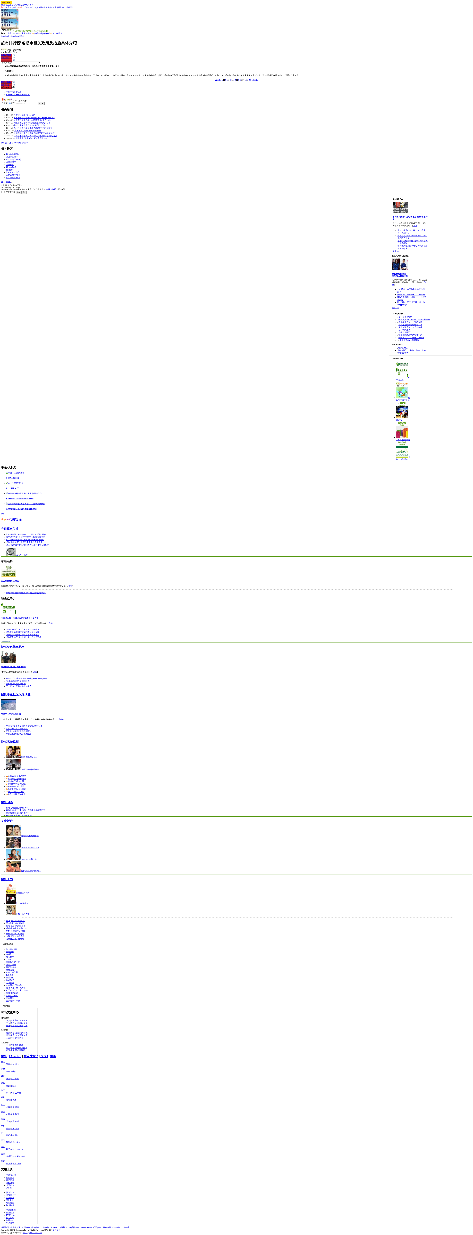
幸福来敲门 (13, 786)
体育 (7, 7)
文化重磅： (402, 289)
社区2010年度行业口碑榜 (17, 990)
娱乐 (14, 7)
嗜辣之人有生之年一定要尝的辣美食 (414, 319)
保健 (13, 1033)
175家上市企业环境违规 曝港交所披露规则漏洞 (26, 678)
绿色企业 (44, 31)
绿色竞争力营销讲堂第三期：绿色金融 (22, 635)
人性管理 (20, 939)
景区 (21, 1035)
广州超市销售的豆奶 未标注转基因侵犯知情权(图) (35, 136)
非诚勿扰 (10, 980)
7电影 (8, 954)
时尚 (13, 1020)
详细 (415, 226)
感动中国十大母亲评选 (16, 988)
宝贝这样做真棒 (18, 936)
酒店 (25, 1035)
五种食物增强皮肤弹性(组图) (18, 731)
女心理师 (21, 921)
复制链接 (5, 58)
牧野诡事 (10, 934)
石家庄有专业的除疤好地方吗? (19, 815)
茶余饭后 (7, 820)
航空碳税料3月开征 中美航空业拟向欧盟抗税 (25, 537)
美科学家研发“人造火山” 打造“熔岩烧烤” (21, 509)
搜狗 (32, 5)
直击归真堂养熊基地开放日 (18, 95)
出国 (13, 1050)
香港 (17, 1038)
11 (250, 80)
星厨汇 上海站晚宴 (12, 478)
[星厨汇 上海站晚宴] (15, 473)
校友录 (17, 1142)
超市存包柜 (11, 167)
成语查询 (10, 1185)
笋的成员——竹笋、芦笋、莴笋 (412, 350)
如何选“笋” (403, 353)
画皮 (24, 784)
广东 (21, 1149)
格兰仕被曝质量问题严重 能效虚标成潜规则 (25, 540)
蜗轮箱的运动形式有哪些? (17, 813)
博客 (55, 7)
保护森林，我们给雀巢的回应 (19, 686)
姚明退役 (10, 970)
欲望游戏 (21, 926)
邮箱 (13, 1149)
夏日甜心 (10, 952)
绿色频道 (5, 36)
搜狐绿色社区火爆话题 (16, 694)
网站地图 (107, 1227)
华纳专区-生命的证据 (17, 779)
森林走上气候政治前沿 (16, 684)
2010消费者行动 (403, 440)
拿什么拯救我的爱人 (17, 794)
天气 (8, 1121)
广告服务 (45, 1227)
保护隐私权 (74, 1227)
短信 (15, 1156)
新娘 (13, 1107)
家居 (13, 1093)
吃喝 (21, 1038)
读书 (8, 1048)
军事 (8, 1064)
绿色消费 (27, 31)
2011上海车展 (12, 972)
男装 (13, 1023)
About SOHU (86, 1227)
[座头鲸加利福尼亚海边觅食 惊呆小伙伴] (24, 493)
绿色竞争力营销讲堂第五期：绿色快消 (22, 629)
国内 (13, 1035)
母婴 (8, 1026)
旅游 (8, 1035)
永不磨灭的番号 (13, 949)
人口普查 (10, 983)
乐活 (21, 1020)
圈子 (8, 1149)
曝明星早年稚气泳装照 (31, 871)
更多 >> (396, 251)
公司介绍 (97, 1227)
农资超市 (10, 165)
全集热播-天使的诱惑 (17, 776)
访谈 (21, 1033)
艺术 (13, 1045)
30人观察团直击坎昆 (10, 581)
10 (246, 80)
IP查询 (9, 1188)
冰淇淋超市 (11, 162)
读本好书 (23, 1048)
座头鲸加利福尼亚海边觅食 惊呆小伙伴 (20, 499)
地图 (15, 1163)
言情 (8, 926)
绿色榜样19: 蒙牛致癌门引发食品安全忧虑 (24, 542)
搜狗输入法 (11, 1175)
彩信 (23, 1156)
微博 (59, 7)
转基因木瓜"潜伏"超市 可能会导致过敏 (30, 138)
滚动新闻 (19, 31)
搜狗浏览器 (11, 1210)
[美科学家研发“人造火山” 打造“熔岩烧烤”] (25, 504)
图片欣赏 (10, 1200)
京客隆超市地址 (13, 178)
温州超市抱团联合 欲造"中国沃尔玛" (29, 125)
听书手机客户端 (23, 914)
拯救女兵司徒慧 (15, 784)
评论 (17, 1064)
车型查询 (10, 1212)
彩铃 (19, 1156)
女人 (36, 7)
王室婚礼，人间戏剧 (416, 294)
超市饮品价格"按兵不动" (24, 115)
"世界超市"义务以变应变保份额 (27, 131)
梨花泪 (21, 786)
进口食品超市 (12, 157)
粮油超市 (10, 170)
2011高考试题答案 (14, 985)
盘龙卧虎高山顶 (15, 789)
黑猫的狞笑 (16, 931)
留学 (13, 1114)
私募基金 (10, 975)
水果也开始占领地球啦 (409, 340)
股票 (8, 1079)
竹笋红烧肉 (403, 348)
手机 (13, 1135)
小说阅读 (10, 1223)
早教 (21, 1026)
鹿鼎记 (9, 1156)
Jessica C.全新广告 (29, 859)
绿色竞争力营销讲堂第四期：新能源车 (22, 632)
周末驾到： (402, 302)
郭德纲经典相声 (23, 893)
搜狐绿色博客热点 (13, 647)
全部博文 (126, 1227)
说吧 (19, 1163)
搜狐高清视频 (10, 741)
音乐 (13, 1086)
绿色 (25, 1033)
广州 (13, 1038)
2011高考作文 (12, 996)
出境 (17, 1035)
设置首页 (5, 1227)
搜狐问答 (7, 802)
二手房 (18, 1093)
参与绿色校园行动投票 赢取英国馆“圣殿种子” (26, 593)
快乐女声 (10, 957)
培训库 (22, 1050)
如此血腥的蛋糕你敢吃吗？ (410, 325)
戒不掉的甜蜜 (404, 330)
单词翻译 (10, 1205)
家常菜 (21, 792)
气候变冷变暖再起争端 (11, 714)
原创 (17, 1048)
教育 (8, 1050)
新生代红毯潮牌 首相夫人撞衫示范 (400, 275)
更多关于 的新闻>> (14, 143)
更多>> (4, 514)
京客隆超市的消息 (14, 159)
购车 (8, 1093)
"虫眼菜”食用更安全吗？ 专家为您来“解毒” (24, 726)
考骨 (23, 931)
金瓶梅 (14, 921)
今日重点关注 (10, 528)
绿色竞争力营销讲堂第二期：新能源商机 (23, 637)
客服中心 (54, 1227)
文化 (8, 1045)
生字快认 (10, 1220)
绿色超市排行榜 (18, 36)
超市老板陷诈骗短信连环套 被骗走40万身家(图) (34, 118)
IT (24, 7)
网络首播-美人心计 (29, 757)
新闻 (3, 1062)
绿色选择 (35, 31)
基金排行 (10, 1178)
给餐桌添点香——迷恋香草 (410, 322)
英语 (17, 1114)
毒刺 (24, 789)
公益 (13, 1064)
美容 (17, 1020)
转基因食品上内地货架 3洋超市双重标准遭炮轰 (34, 133)
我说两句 (70, 7)
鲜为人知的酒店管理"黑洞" (17, 808)
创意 (17, 1045)
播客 (45, 7)
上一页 (218, 80)
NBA (8, 1071)
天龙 (3, 1154)
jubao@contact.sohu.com (32, 1233)
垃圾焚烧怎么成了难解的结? (13, 667)
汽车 (27, 7)
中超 (13, 1071)
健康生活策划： (404, 297)
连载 (13, 1048)
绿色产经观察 (22, 555)
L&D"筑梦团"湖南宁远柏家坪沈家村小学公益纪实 (27, 545)
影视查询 (10, 1180)
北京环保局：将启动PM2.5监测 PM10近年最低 (26, 534)
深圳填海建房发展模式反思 (18, 681)
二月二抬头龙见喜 (14, 92)
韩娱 (8, 1086)
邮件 (50, 7)
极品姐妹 (23, 928)
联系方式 (64, 1227)
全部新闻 (116, 1227)
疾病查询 (10, 1198)
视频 (41, 7)
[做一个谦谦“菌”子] (14, 483)
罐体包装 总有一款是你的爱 (410, 327)
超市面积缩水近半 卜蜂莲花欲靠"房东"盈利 (32, 120)
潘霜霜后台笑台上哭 (30, 847)
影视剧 (14, 1100)
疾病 (17, 1033)
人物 (17, 1023)
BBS (64, 7)
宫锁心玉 (12, 781)
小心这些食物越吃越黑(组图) (18, 734)
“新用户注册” (51, 189)
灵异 (8, 931)
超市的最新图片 (13, 154)
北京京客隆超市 (13, 172)
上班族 (9, 959)
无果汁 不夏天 (404, 332)
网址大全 (10, 1203)
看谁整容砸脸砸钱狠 (30, 836)
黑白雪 (14, 926)
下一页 (255, 80)
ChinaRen (9, 5)
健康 (8, 1033)
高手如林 (10, 977)
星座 (21, 1023)
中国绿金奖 (26, 33)
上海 (8, 1038)
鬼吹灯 (21, 923)
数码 (8, 1135)
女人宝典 (10, 1218)
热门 (8, 921)
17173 (16, 5)
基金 (17, 1079)
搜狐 (3, 5)
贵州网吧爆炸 (12, 993)
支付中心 (26, 1227)
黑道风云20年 (12, 923)
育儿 (17, 1026)
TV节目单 (10, 1215)
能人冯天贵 (13, 792)
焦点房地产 (24, 5)
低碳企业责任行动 (42, 33)
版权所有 (56, 1230)
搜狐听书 (7, 879)
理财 (13, 1079)
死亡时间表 (19, 934)
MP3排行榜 (11, 1195)
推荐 (8, 936)
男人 (8, 1023)
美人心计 (20, 781)
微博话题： (402, 294)
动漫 (21, 1045)
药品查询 (10, 1183)
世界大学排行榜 (13, 1001)
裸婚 (8, 928)
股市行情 (10, 1192)
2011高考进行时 (13, 962)
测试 (25, 1023)
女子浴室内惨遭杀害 (30, 769)
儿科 (25, 1026)
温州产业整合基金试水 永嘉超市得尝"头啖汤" (33, 128)
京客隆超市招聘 (13, 175)
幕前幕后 (14, 928)
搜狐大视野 (11, 965)
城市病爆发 (57, 33)
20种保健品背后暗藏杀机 (17, 729)
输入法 (9, 1163)
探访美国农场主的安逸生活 (410, 335)
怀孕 (13, 1026)
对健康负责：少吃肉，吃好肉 (411, 338)
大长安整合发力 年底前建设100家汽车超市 (32, 123)
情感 (25, 1020)
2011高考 (10, 998)
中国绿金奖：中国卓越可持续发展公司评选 (19, 618)
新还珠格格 (11, 967)
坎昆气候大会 (13, 33)
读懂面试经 (11, 939)
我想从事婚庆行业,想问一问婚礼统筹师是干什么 (27, 810)
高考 (17, 1050)
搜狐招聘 (35, 1227)
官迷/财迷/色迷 (22, 903)
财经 (3, 1076)
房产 (32, 7)
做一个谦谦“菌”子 (406, 317)
